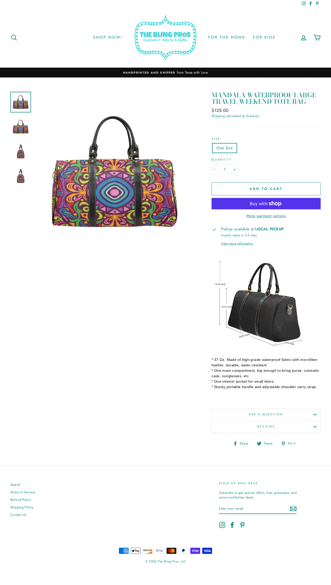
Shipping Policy (22, 507)
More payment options (266, 216)
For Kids (264, 37)
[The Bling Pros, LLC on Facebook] (232, 525)
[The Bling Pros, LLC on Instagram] (222, 525)
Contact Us (18, 514)
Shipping (218, 116)
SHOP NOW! (108, 37)
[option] (165, 72)
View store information (237, 243)
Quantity (222, 160)
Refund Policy (20, 499)
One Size (224, 148)
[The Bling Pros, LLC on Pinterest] (242, 525)
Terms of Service (22, 492)
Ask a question (266, 414)
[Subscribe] (293, 509)
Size (216, 139)
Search (15, 484)
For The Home (226, 37)
